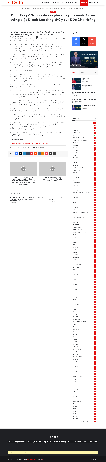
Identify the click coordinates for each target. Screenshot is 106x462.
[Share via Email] (50, 153)
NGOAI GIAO (76, 292)
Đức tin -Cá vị (76, 182)
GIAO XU (75, 299)
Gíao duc (75, 180)
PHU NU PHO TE (77, 396)
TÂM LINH (75, 346)
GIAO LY (75, 202)
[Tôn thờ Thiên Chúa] (76, 87)
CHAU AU (75, 307)
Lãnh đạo (75, 294)
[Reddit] (35, 153)
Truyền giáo (76, 142)
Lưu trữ (84, 2)
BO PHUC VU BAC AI (78, 356)
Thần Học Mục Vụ (79, 442)
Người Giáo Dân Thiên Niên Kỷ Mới (56, 442)
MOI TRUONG (76, 329)
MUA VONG (76, 274)
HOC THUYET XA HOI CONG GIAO (81, 192)
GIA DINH (75, 162)
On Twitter (11, 447)
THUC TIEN (76, 304)
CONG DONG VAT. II (78, 167)
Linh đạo (75, 287)
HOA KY (75, 152)
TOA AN (75, 351)
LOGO (74, 391)
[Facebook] (16, 153)
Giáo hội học (76, 316)
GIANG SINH (76, 165)
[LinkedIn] (24, 153)
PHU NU (75, 195)
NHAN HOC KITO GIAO (78, 289)
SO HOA (75, 413)
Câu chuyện (76, 389)
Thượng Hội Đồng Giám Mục (80, 140)
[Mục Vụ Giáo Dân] (15, 3)
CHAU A (75, 381)
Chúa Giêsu (76, 257)
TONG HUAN (76, 371)
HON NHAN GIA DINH (78, 217)
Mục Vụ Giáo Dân (34, 442)
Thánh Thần (76, 309)
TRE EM (75, 339)
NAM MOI (75, 416)
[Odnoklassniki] (42, 153)
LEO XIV (75, 125)
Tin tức (75, 237)
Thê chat (75, 279)
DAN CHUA (76, 361)
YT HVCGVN (76, 207)
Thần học (75, 185)
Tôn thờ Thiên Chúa (87, 85)
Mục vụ (65, 2)
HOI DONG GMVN (77, 364)
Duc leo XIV (76, 130)
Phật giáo (75, 244)
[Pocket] (46, 153)
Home (24, 8)
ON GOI (75, 259)
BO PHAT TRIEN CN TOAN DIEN (81, 321)
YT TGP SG (76, 157)
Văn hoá (75, 175)
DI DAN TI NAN (77, 227)
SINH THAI (75, 359)
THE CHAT (75, 262)
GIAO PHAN (76, 354)
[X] (20, 153)
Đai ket (75, 210)
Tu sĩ (74, 187)
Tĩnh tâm (75, 394)
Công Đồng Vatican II (17, 442)
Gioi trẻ (75, 249)
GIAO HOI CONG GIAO (78, 137)
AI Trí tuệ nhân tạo (77, 132)
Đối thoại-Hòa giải (77, 229)
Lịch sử (75, 314)
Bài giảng (75, 145)
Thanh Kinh (76, 404)
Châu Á (75, 242)
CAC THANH (76, 272)
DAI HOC (75, 334)
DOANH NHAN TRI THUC (79, 232)
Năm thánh (76, 197)
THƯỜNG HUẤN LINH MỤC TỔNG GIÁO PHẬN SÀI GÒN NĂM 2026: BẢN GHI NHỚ (18, 199)
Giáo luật (75, 205)
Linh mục (75, 150)
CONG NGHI (76, 247)
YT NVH (75, 284)
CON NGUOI (76, 267)
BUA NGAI (75, 418)
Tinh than (75, 386)
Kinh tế (75, 326)
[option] (84, 59)
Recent (83, 72)
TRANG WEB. (76, 366)
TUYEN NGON (76, 369)
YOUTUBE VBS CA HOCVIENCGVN (81, 421)
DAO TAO (75, 200)
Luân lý (75, 160)
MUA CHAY (76, 222)
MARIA (74, 399)
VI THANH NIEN (77, 302)
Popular (74, 72)
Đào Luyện (93, 442)
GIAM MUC (76, 344)
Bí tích (74, 269)
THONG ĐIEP (76, 224)
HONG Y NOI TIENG (78, 376)
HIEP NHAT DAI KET (78, 264)
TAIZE (74, 408)
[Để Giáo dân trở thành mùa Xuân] (76, 80)
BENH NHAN (76, 277)
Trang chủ (46, 2)
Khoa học (75, 190)
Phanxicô (75, 128)
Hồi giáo (75, 379)
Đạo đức (75, 215)
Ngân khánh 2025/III (78, 401)
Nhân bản (75, 252)
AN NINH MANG (77, 319)
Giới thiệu (56, 2)
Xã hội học (75, 234)
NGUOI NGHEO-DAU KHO (79, 374)
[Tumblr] (28, 153)
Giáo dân (75, 147)
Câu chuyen (76, 331)
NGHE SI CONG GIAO (78, 384)
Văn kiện (75, 406)
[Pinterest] (31, 153)
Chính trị (75, 324)
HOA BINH (75, 220)
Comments (93, 72)
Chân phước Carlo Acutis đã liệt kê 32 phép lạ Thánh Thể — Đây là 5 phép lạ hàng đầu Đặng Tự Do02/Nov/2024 (84, 99)
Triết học (75, 297)
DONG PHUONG (77, 349)
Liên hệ (93, 2)
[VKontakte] (39, 153)
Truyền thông (76, 170)
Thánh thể (75, 155)
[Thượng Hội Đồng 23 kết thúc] (76, 107)
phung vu (75, 239)
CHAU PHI (75, 341)
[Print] (54, 153)
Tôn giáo (75, 282)
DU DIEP (75, 411)
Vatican (75, 172)
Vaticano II (74, 2)
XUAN (74, 312)
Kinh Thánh (76, 177)
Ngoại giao (75, 254)
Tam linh (75, 336)
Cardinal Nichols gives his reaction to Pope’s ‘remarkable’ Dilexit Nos (29, 143)
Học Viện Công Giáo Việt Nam (80, 212)
